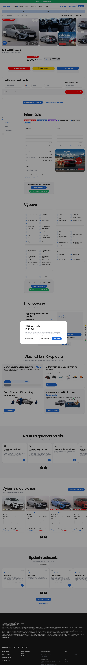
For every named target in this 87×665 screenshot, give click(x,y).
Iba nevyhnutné (45, 338)
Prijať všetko (57, 338)
